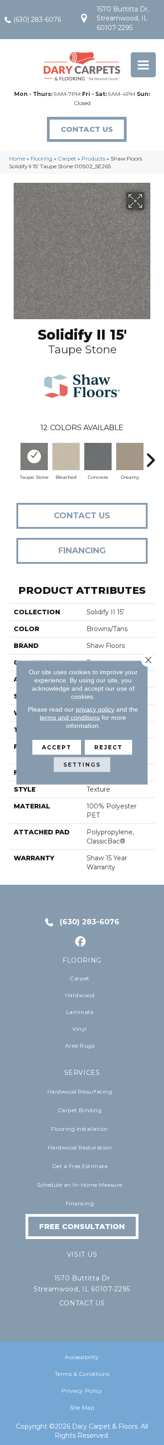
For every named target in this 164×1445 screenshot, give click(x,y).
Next (150, 455)
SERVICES (82, 1073)
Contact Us (82, 516)
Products (93, 158)
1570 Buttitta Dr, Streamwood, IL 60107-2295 (123, 18)
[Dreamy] (130, 456)
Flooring (41, 158)
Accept (57, 747)
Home (17, 158)
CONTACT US (82, 1303)
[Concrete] (98, 456)
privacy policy (95, 709)
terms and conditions (70, 717)
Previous (13, 455)
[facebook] (80, 942)
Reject (108, 747)
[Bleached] (66, 456)
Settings (82, 764)
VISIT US (82, 1254)
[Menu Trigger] (143, 64)
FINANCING (82, 551)
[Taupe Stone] (34, 456)
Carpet (67, 158)
